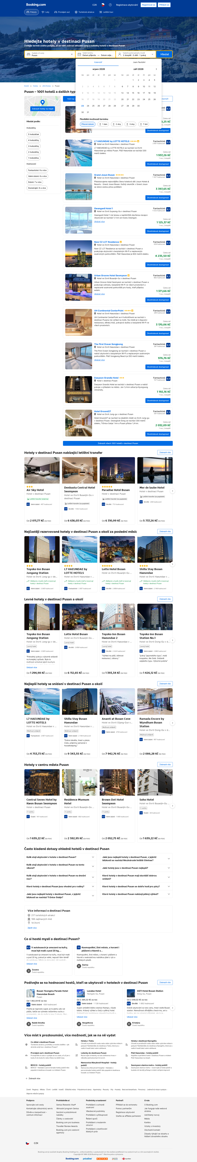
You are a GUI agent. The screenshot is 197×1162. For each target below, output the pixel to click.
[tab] (98, 62)
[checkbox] (115, 80)
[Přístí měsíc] (156, 69)
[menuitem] (31, 12)
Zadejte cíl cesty (38, 53)
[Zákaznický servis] (110, 5)
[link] (43, 134)
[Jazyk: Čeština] (103, 5)
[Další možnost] (172, 491)
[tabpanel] (118, 97)
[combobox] (50, 55)
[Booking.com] (36, 4)
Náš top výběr (73, 99)
